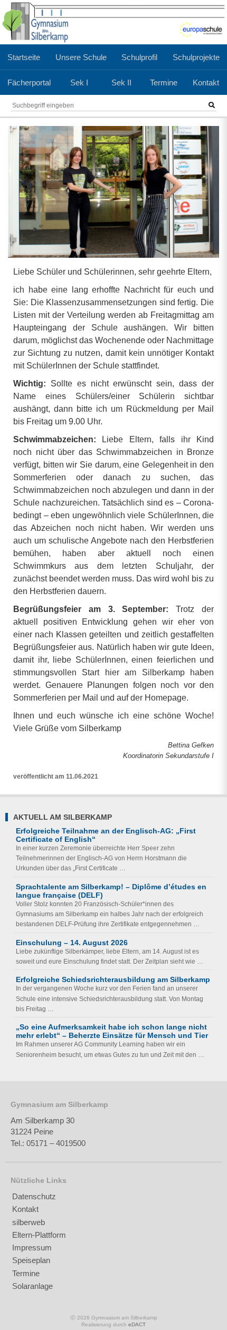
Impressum (32, 1247)
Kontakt (206, 82)
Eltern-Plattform (39, 1234)
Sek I (79, 82)
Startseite (23, 57)
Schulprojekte (196, 57)
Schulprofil (139, 57)
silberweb (28, 1222)
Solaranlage (32, 1286)
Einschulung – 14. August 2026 (72, 942)
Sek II (121, 82)
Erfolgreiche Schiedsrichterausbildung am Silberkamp (113, 979)
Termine (163, 82)
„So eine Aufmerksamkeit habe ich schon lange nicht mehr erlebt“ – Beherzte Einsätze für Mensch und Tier (112, 1031)
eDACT (137, 1324)
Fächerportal (29, 82)
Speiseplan (31, 1260)
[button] (211, 105)
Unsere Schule (81, 57)
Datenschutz (34, 1196)
